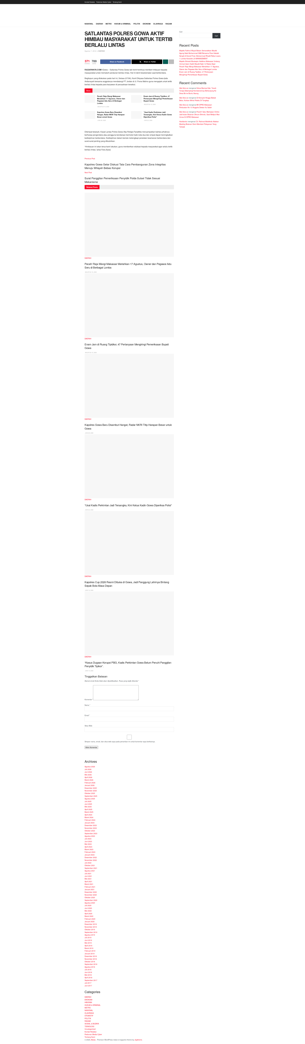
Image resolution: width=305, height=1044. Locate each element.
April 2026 (88, 777)
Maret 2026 (89, 780)
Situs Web (88, 725)
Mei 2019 (88, 943)
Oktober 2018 (90, 961)
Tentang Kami (117, 2)
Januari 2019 (89, 953)
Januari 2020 (89, 921)
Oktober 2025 (90, 793)
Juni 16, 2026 (89, 590)
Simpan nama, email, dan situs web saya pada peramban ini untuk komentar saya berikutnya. (120, 741)
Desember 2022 (91, 857)
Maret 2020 (89, 916)
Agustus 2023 (90, 836)
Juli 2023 (88, 838)
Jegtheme (138, 1040)
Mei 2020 (88, 911)
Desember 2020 (91, 892)
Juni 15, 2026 (89, 671)
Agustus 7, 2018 (90, 51)
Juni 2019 (88, 940)
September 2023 (91, 833)
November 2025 (91, 790)
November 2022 (91, 860)
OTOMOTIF (89, 1015)
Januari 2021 (89, 889)
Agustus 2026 (90, 766)
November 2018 (91, 959)
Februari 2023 (90, 852)
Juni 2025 (88, 804)
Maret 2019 (89, 948)
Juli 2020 (88, 905)
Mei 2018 (88, 975)
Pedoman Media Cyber (103, 2)
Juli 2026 (88, 769)
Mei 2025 (88, 806)
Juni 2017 (88, 985)
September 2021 (91, 868)
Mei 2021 (88, 879)
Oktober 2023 (90, 830)
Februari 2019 (90, 951)
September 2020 (91, 900)
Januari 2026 (89, 785)
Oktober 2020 (90, 897)
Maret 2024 (89, 817)
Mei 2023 (88, 844)
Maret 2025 (89, 812)
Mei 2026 (88, 774)
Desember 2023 (91, 825)
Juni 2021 (88, 876)
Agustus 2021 (90, 871)
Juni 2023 (88, 841)
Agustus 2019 (90, 935)
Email (87, 715)
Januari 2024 (89, 822)
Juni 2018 (88, 972)
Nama (87, 705)
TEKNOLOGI (89, 1026)
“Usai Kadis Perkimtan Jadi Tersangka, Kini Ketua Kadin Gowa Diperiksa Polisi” (158, 114)
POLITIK (88, 1018)
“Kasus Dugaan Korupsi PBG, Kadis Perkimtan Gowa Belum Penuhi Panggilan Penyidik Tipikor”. (128, 664)
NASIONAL (89, 1010)
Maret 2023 (89, 849)
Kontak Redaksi (90, 2)
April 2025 (88, 809)
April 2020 (88, 913)
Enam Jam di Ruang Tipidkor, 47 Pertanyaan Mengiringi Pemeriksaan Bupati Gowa (158, 98)
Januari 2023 (89, 855)
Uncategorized (90, 1029)
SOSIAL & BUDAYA (92, 1023)
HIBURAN (88, 1002)
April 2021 (88, 881)
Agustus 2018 (90, 967)
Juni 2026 (88, 772)
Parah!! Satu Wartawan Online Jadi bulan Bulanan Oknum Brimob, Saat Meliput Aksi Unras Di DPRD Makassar (199, 114)
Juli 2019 (88, 937)
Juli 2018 (88, 969)
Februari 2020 (90, 919)
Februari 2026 (90, 782)
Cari (180, 32)
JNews (93, 1040)
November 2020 (91, 895)
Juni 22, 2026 (148, 120)
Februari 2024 (90, 820)
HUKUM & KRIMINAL (93, 1005)
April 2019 (88, 945)
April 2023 (88, 847)
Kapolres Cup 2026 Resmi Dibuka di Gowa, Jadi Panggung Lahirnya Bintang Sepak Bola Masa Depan (127, 584)
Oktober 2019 (90, 929)
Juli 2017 (88, 983)
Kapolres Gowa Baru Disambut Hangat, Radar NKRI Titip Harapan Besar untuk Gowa (111, 114)
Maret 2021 (89, 884)
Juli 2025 (88, 801)
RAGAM (88, 1021)
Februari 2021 (90, 887)
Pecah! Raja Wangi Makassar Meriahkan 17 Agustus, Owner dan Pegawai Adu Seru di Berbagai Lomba (111, 99)
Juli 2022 (88, 863)
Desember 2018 (91, 956)
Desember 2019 (91, 924)
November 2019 (91, 927)
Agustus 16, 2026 (103, 106)
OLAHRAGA (89, 1013)
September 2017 (91, 980)
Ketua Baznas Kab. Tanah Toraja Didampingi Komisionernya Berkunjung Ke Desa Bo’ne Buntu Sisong (197, 91)
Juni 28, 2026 (101, 120)
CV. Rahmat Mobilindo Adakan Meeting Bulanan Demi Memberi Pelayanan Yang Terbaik (199, 124)
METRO (88, 1007)
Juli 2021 (88, 873)
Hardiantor (183, 121)
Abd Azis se (183, 88)
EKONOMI (88, 999)
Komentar (89, 699)
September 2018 (91, 964)
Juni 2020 (88, 908)
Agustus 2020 (90, 903)
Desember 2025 (91, 788)
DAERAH (101, 51)
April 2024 (88, 815)
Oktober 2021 (90, 865)
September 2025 (91, 796)
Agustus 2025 (90, 798)
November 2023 (91, 828)
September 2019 (91, 932)
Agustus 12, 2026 (150, 104)
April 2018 (88, 977)
